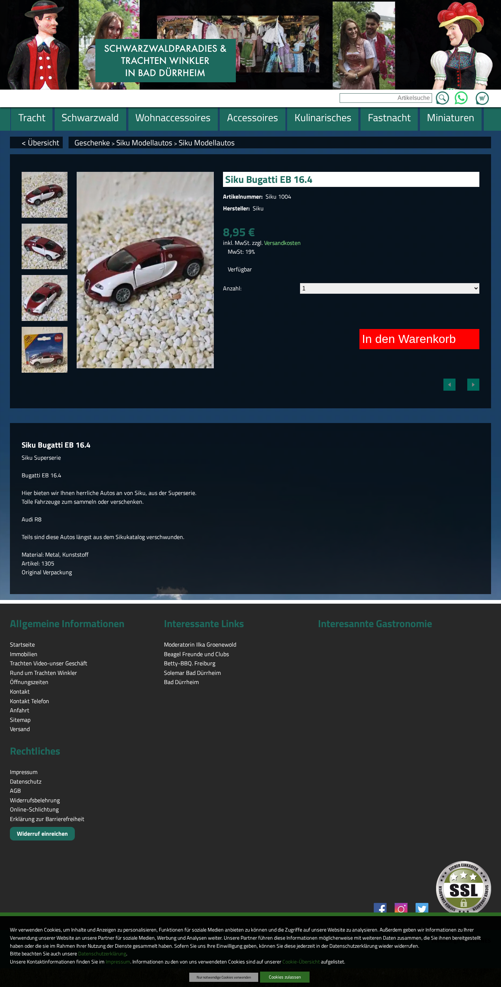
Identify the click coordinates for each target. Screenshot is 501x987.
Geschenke (92, 142)
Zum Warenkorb (482, 94)
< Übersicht (40, 142)
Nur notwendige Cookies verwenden (224, 977)
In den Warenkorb (409, 339)
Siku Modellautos (144, 142)
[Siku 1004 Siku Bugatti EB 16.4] (44, 195)
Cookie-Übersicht (301, 962)
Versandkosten (282, 242)
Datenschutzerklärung (102, 954)
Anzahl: (232, 288)
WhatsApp (461, 95)
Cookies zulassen (285, 976)
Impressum (118, 962)
